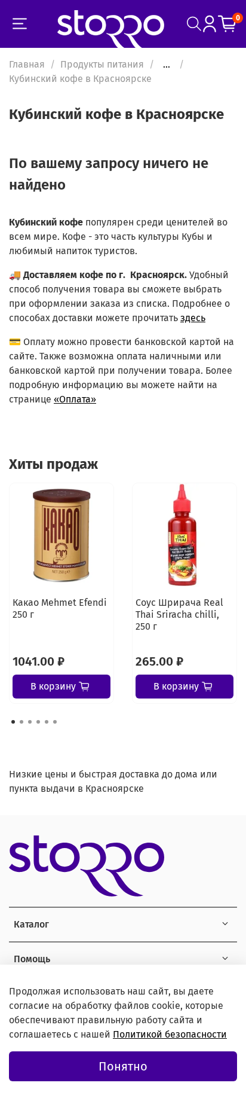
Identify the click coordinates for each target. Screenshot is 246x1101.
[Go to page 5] (46, 722)
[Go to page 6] (55, 722)
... (166, 64)
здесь (192, 318)
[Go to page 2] (21, 722)
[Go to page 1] (13, 722)
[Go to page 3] (30, 722)
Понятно (123, 1066)
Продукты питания (102, 64)
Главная (27, 64)
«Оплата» (75, 399)
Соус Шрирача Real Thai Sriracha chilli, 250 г (179, 614)
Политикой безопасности (170, 1034)
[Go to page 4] (38, 722)
